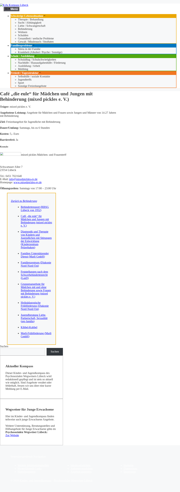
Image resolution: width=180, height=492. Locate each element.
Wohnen (22, 32)
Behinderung (25, 28)
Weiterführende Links (30, 468)
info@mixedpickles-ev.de (23, 179)
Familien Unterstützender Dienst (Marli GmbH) (35, 255)
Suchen (4, 346)
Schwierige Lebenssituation (27, 15)
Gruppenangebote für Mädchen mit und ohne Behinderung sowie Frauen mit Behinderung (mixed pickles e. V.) (36, 290)
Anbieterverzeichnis (81, 468)
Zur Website (12, 435)
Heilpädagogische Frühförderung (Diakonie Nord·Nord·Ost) (35, 305)
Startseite (129, 465)
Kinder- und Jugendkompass (36, 480)
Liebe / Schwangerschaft (31, 25)
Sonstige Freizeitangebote (32, 85)
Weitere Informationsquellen (33, 465)
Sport (21, 82)
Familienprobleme (21, 45)
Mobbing (23, 69)
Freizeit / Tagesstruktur (24, 72)
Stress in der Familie (29, 48)
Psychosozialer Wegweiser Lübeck (73, 480)
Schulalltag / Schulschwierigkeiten (37, 59)
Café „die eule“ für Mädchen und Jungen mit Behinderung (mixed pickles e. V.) (36, 221)
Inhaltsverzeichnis (80, 465)
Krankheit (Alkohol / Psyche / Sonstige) (40, 52)
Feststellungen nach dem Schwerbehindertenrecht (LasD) (34, 275)
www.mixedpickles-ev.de (28, 182)
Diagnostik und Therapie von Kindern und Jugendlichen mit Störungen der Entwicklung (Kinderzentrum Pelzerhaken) (36, 239)
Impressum (130, 471)
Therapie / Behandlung (30, 19)
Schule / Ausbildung (22, 56)
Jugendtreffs (24, 79)
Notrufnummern (27, 471)
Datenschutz (130, 468)
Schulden (23, 35)
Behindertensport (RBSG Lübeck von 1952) (35, 208)
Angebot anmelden (81, 471)
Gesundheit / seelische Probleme (36, 38)
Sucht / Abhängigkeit (29, 22)
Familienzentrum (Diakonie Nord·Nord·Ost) (36, 264)
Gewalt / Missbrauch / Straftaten (36, 41)
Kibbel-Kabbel (29, 327)
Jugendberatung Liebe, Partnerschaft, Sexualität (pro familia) (34, 318)
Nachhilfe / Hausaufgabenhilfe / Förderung (42, 62)
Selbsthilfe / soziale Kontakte (34, 76)
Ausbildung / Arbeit (29, 65)
